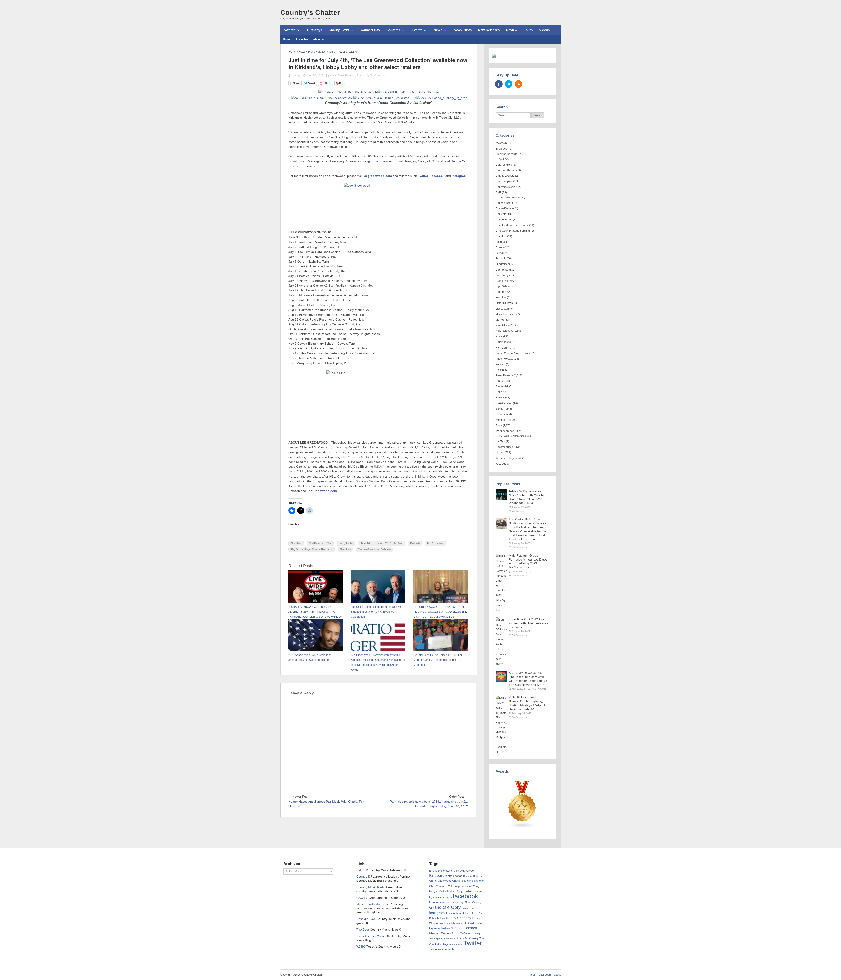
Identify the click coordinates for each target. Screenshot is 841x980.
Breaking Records (506, 154)
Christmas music (505, 187)
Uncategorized (504, 447)
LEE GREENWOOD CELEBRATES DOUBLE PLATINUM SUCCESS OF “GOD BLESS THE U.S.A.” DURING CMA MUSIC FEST (440, 611)
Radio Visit (502, 386)
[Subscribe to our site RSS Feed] (518, 84)
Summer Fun (503, 419)
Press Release (346, 75)
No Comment (378, 75)
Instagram (437, 913)
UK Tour (500, 441)
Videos (544, 30)
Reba (499, 392)
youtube (450, 949)
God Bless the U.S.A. (320, 543)
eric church (445, 897)
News (438, 30)
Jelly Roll (468, 913)
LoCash (470, 923)
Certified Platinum (506, 170)
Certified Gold (504, 164)
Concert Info (370, 30)
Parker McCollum (461, 933)
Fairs (499, 253)
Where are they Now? (508, 458)
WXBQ (500, 463)
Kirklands (415, 543)
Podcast (500, 364)
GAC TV (362, 897)
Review (511, 30)
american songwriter (441, 870)
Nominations (503, 342)
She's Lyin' (345, 549)
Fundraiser (502, 264)
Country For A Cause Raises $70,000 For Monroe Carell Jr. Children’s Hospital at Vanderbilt (437, 660)
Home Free (467, 908)
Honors (500, 291)
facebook (465, 896)
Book (501, 159)
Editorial (500, 241)
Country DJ (364, 876)
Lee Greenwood (435, 543)
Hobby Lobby (346, 543)
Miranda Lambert (464, 928)
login (533, 974)
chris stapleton (475, 880)
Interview (501, 297)
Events (417, 30)
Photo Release (504, 358)
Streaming (502, 414)
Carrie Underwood (440, 880)
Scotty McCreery (467, 938)
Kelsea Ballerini (437, 918)
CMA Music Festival (509, 197)
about (557, 974)
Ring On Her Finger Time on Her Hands (311, 549)
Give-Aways (503, 275)
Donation (501, 236)
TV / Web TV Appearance (512, 436)
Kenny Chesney (458, 918)
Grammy (477, 902)
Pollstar (500, 369)
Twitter (472, 943)
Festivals (501, 258)
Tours (528, 30)
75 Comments (519, 511)
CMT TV (362, 870)
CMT (498, 192)
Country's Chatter (310, 12)
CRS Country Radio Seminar (513, 230)
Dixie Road (296, 543)
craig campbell (463, 886)
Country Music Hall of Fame (512, 225)
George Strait (503, 269)
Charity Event (339, 30)
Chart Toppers (504, 181)
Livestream (502, 308)
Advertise (302, 39)
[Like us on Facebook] (499, 84)
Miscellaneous (504, 314)
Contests (393, 30)
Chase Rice (459, 881)
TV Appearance (505, 431)
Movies (500, 319)
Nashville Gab (366, 919)
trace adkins (456, 944)
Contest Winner (505, 208)
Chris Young (436, 886)
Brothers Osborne (472, 876)
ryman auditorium (445, 938)
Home (286, 39)
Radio (499, 380)
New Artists (463, 30)
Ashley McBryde (464, 870)
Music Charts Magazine (372, 904)
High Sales (502, 286)
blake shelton (453, 876)
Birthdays (314, 30)
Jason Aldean (453, 913)
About (317, 39)
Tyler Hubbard (436, 949)
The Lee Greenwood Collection (374, 549)
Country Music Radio (370, 887)
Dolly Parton (464, 891)
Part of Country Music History (513, 353)
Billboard (437, 875)
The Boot (362, 929)
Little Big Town (504, 303)
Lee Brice (444, 923)
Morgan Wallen (440, 933)
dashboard (545, 974)
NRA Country (503, 347)
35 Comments (519, 547)
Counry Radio (504, 219)
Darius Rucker (447, 891)
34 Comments (538, 688)
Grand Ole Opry (505, 280)
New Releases (489, 30)
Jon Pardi (479, 913)
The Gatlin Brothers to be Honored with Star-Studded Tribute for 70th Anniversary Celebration (377, 611)
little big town (457, 923)
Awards (289, 30)
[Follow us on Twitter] (508, 84)
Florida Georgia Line (442, 902)
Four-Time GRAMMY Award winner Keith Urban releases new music (528, 623)
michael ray (444, 928)
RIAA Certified (504, 403)
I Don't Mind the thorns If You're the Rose (381, 543)
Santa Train (502, 408)
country (296, 75)
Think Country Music (370, 936)
